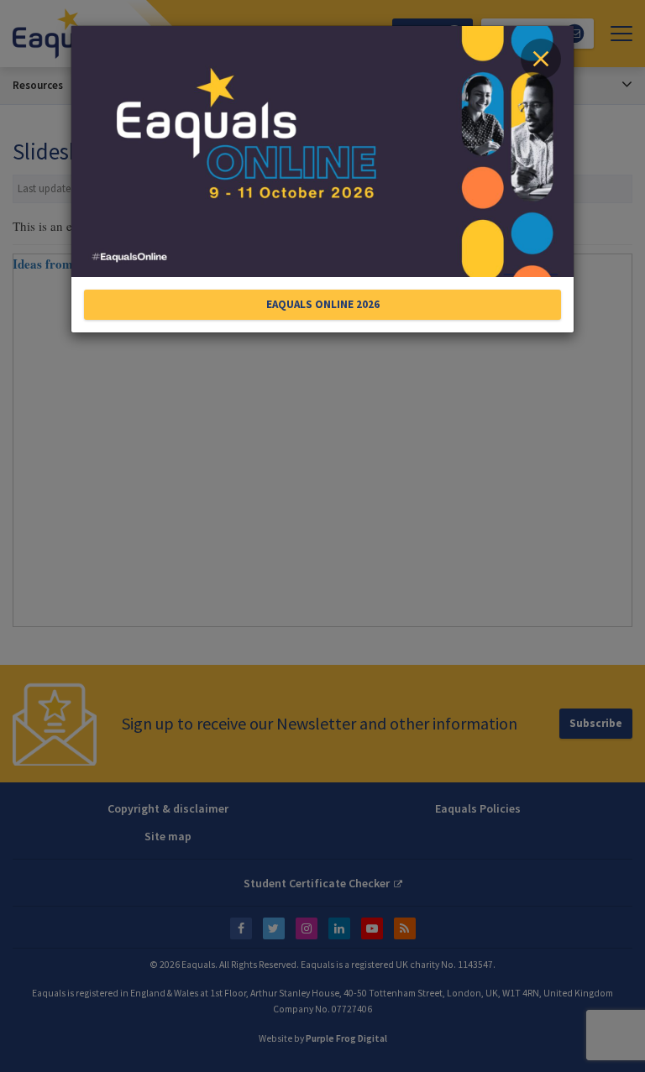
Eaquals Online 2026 (323, 304)
